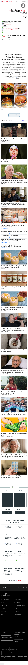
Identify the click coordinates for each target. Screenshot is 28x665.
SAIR (24, 11)
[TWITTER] (23, 587)
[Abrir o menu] (2, 10)
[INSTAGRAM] (26, 587)
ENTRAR (23, 10)
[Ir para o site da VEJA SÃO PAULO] (14, 11)
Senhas (9, 30)
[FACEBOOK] (20, 587)
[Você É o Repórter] (4, 36)
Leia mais (14, 115)
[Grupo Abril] (4, 1)
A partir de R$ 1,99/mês (19, 513)
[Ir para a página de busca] (26, 17)
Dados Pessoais (14, 29)
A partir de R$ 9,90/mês (7, 513)
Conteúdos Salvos (15, 28)
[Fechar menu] (11, 21)
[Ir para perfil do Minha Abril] (14, 24)
